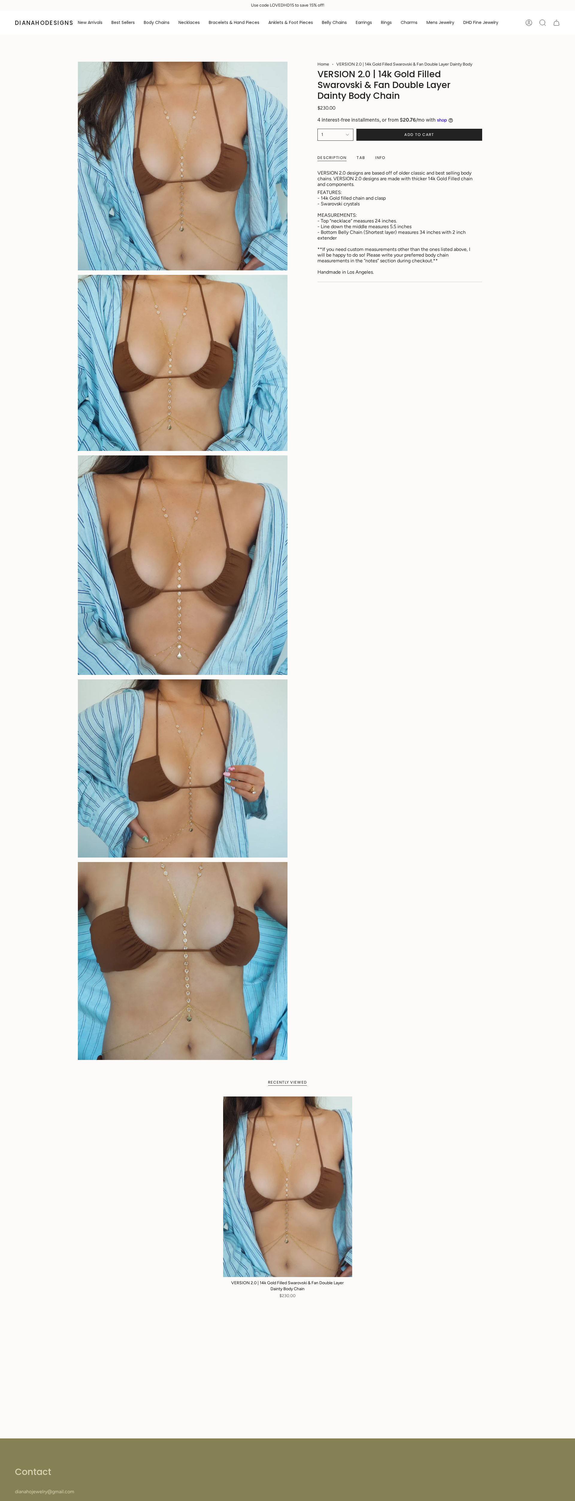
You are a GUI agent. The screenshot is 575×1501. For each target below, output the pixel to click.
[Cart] (556, 23)
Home (323, 64)
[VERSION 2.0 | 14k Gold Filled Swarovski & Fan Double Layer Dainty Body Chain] (287, 1186)
